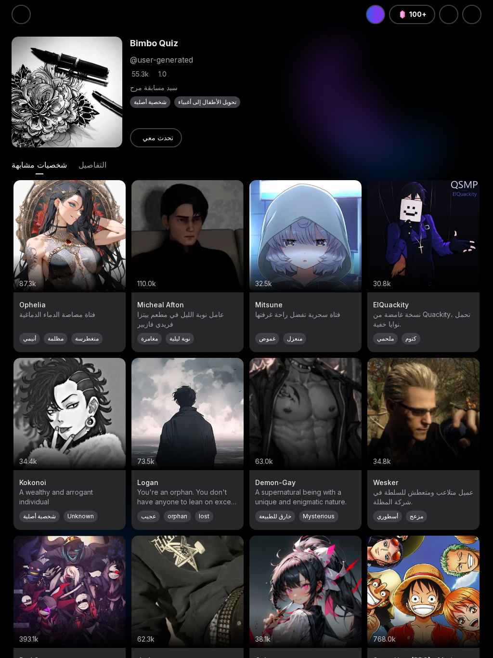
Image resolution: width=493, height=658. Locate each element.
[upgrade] (375, 14)
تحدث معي (158, 137)
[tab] (39, 164)
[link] (156, 137)
